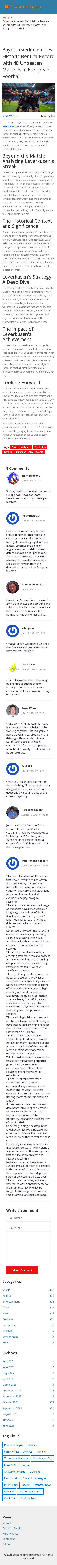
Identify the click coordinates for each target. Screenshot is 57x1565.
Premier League (13, 1445)
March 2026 (28, 1384)
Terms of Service (12, 1528)
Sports (28, 1290)
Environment (28, 1336)
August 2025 (28, 1414)
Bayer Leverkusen (11, 126)
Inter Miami (11, 1485)
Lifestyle (28, 1331)
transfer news (43, 1485)
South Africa (11, 1451)
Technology (28, 1325)
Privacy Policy (10, 1533)
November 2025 (28, 1396)
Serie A (41, 1451)
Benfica (8, 451)
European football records (29, 451)
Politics (28, 1296)
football (25, 1465)
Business (28, 1319)
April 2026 (28, 1379)
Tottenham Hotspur (16, 1458)
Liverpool (35, 1471)
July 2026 (28, 1361)
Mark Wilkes (9, 116)
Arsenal (27, 1451)
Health (28, 1342)
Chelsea (32, 1445)
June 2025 (28, 1425)
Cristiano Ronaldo (14, 1471)
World (28, 1307)
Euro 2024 (10, 1465)
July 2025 (28, 1420)
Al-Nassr (9, 1491)
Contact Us (8, 1539)
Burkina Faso (29, 1498)
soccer (26, 1485)
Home (6, 17)
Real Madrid (11, 1478)
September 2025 (28, 1408)
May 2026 (28, 1373)
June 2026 (28, 1367)
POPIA (6, 1544)
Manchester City (42, 1458)
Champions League (34, 1478)
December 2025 (28, 1390)
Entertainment (28, 1301)
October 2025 (28, 1402)
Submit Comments (22, 1270)
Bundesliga (40, 447)
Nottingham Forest (30, 1491)
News (28, 1313)
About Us (7, 1523)
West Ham (10, 1498)
